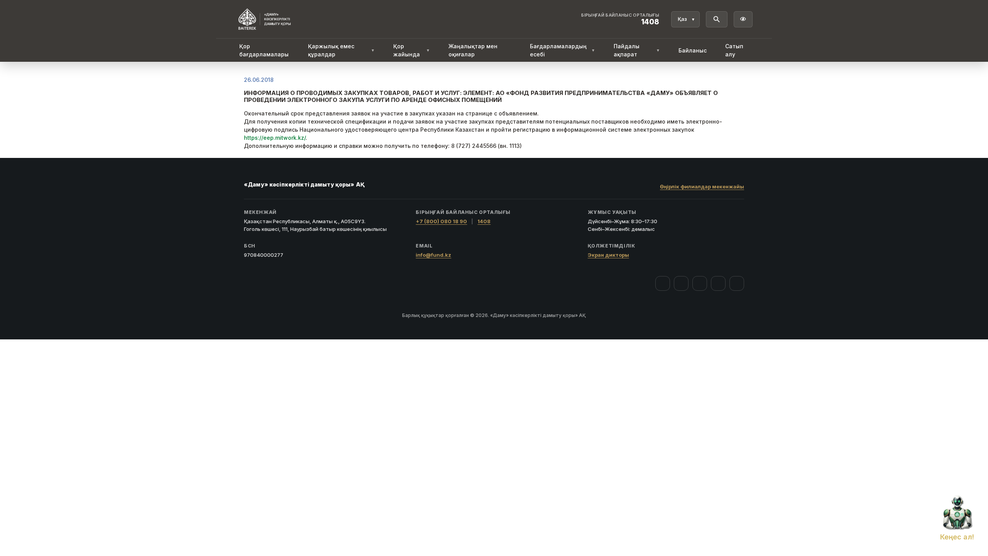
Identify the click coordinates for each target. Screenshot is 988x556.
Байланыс (692, 50)
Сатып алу (734, 50)
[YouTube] (699, 283)
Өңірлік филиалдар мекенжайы (702, 186)
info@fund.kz (433, 255)
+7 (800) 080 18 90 (441, 221)
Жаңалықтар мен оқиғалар (472, 50)
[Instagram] (681, 283)
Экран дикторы (608, 255)
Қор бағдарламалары (264, 50)
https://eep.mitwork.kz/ (275, 137)
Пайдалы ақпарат (637, 50)
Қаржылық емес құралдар (341, 50)
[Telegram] (718, 283)
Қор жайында (411, 50)
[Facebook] (662, 283)
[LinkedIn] (736, 283)
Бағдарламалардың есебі (562, 50)
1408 (484, 221)
